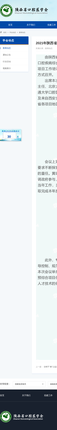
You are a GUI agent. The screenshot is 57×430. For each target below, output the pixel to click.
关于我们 (31, 25)
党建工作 (48, 395)
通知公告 (7, 55)
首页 (10, 25)
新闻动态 (22, 32)
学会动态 (13, 32)
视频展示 (7, 68)
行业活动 (7, 61)
